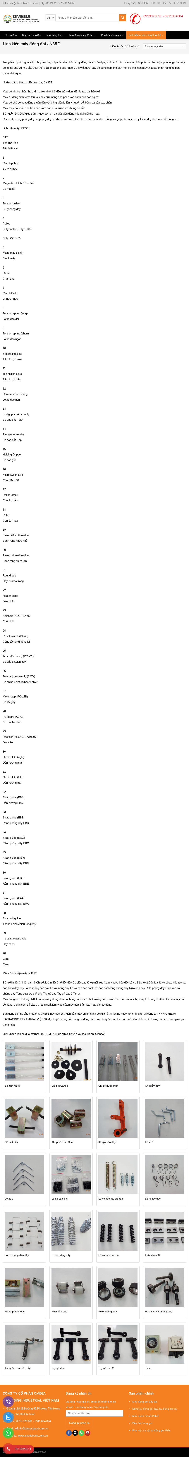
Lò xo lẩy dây (153, 1198)
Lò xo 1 (149, 1142)
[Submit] (122, 17)
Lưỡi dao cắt (152, 1255)
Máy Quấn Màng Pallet (81, 35)
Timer (148, 1368)
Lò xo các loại (59, 1198)
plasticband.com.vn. (35, 1451)
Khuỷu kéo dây (107, 1142)
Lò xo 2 (9, 1198)
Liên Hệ (155, 3)
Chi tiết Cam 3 (59, 1085)
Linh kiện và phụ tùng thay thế (145, 35)
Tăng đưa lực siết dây (17, 1368)
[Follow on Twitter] (181, 3)
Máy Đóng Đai (54, 35)
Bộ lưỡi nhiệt (12, 1085)
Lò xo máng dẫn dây (17, 1255)
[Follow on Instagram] (178, 3)
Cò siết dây (11, 1142)
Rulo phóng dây (107, 1311)
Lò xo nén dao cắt (108, 1255)
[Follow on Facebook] (174, 3)
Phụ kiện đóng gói (111, 35)
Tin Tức (167, 3)
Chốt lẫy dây (152, 1085)
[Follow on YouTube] (87, 1433)
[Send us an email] (184, 3)
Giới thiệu (143, 3)
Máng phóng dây (15, 1311)
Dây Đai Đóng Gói (31, 35)
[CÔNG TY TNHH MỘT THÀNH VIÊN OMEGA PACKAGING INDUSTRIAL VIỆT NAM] (21, 18)
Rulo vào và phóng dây (158, 1311)
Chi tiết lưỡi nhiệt (108, 1085)
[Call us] (81, 1433)
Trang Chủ (129, 3)
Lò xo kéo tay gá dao (110, 1198)
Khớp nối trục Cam (62, 1142)
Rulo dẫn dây (59, 1311)
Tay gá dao (58, 1368)
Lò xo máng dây (60, 1255)
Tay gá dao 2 (106, 1368)
